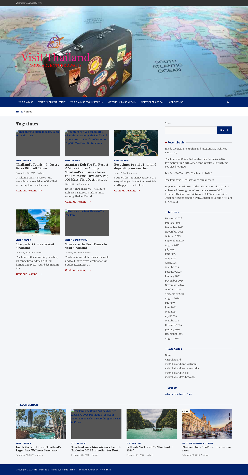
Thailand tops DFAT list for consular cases (189, 180)
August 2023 (172, 338)
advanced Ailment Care (178, 394)
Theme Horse (68, 469)
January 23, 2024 (73, 252)
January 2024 (173, 329)
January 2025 (172, 276)
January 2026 (173, 222)
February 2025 (173, 271)
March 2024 (172, 320)
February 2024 (173, 325)
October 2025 (173, 236)
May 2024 (170, 311)
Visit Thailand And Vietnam (122, 102)
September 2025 (174, 240)
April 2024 (171, 316)
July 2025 (170, 249)
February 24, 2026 (25, 454)
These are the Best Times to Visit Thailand (86, 246)
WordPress (105, 469)
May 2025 (170, 258)
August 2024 (172, 298)
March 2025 (172, 267)
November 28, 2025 (25, 172)
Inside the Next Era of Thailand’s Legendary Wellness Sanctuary (38, 449)
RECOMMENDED (28, 405)
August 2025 (172, 245)
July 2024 (170, 302)
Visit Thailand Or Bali (152, 102)
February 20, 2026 (191, 454)
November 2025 (174, 231)
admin (41, 172)
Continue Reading (27, 190)
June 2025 (170, 253)
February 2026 (173, 218)
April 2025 (171, 262)
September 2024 (174, 294)
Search (169, 123)
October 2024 (173, 289)
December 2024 (174, 280)
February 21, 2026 (135, 454)
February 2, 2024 (24, 252)
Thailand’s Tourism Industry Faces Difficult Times (37, 166)
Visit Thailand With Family (51, 102)
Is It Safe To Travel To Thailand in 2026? (188, 173)
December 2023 (174, 333)
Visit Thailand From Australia (87, 102)
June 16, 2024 (121, 172)
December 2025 (174, 227)
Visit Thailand (26, 102)
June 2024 (170, 307)
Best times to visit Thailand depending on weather (135, 166)
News (168, 355)
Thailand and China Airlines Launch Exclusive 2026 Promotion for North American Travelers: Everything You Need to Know (196, 163)
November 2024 (174, 285)
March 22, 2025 (72, 184)
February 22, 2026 (80, 454)
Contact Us (175, 102)
